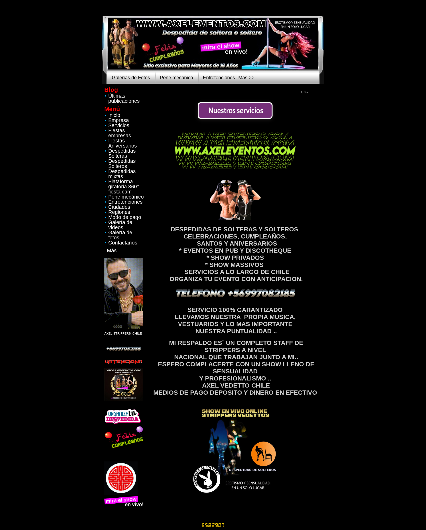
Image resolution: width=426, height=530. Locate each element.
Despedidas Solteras (122, 153)
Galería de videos (120, 224)
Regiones (119, 212)
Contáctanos (122, 243)
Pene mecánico (176, 77)
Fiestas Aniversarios (122, 143)
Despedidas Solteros (122, 163)
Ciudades (119, 207)
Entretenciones (219, 77)
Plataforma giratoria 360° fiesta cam (123, 187)
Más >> (246, 77)
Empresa (118, 120)
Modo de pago (124, 217)
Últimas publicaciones (124, 98)
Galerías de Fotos (131, 77)
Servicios (118, 125)
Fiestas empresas (119, 133)
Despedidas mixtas (122, 173)
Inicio (114, 115)
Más (112, 250)
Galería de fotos (120, 235)
